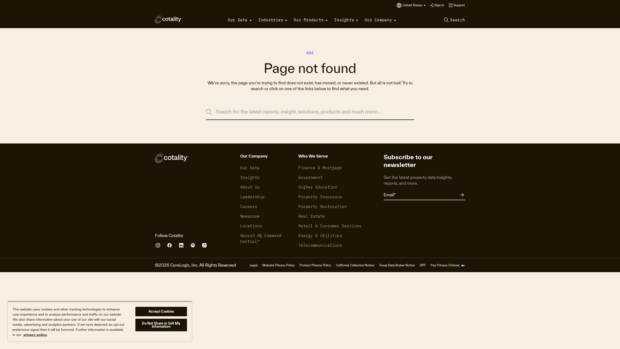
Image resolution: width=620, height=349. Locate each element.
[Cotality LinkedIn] (181, 245)
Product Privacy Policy (315, 265)
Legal (253, 265)
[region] (100, 321)
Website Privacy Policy (278, 265)
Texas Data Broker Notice (397, 265)
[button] (414, 5)
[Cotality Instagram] (158, 245)
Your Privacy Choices (445, 265)
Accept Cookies (161, 311)
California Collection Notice (355, 265)
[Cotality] (168, 19)
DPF (423, 265)
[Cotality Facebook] (169, 245)
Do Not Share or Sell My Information (161, 324)
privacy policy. (35, 335)
